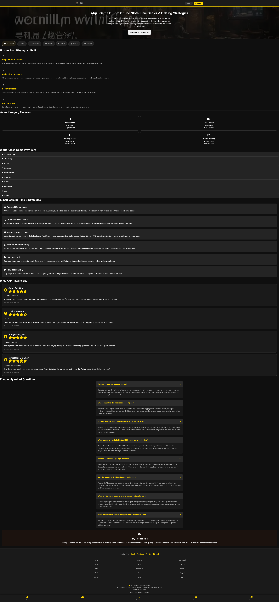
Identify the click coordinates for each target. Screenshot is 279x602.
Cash (96, 573)
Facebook (140, 554)
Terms (139, 577)
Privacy (182, 577)
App (139, 564)
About (139, 573)
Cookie (96, 577)
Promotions (139, 568)
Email (133, 554)
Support (182, 573)
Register (198, 3)
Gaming (182, 564)
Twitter (148, 554)
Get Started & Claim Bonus (139, 32)
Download (182, 560)
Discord (156, 554)
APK (96, 564)
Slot (96, 568)
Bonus (182, 568)
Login (189, 3)
